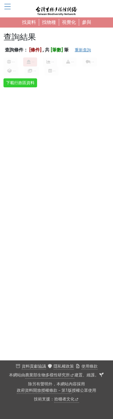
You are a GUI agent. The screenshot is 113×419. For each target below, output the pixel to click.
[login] (101, 375)
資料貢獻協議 (34, 366)
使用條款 (89, 366)
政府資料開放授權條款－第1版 (44, 390)
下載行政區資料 (20, 82)
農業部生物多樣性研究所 (47, 375)
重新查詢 (83, 50)
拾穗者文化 (64, 399)
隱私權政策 (64, 366)
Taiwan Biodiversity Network (56, 8)
